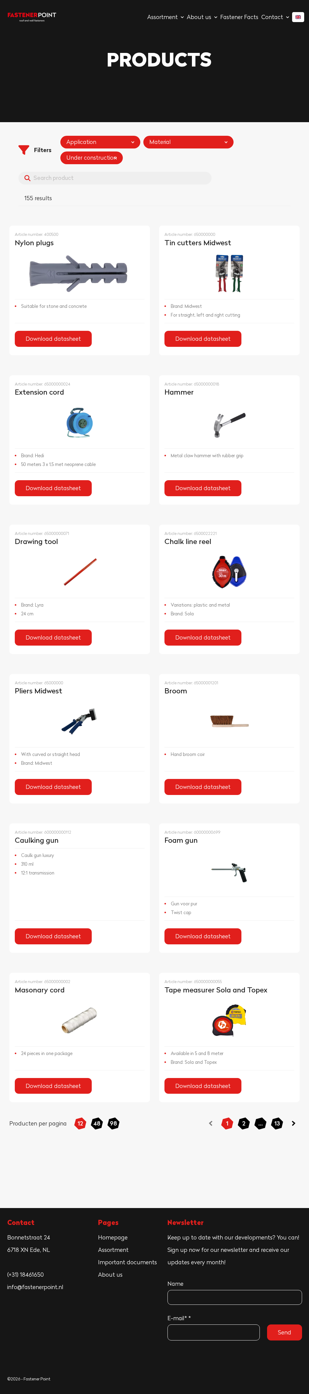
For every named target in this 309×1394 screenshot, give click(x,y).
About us (110, 1274)
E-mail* (179, 1318)
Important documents (127, 1262)
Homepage (113, 1237)
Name (175, 1283)
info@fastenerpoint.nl (35, 1287)
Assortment (113, 1249)
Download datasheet (53, 338)
